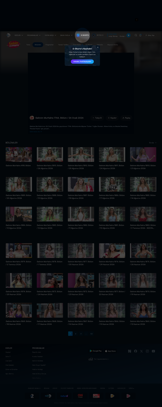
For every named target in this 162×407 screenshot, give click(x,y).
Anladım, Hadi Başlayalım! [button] (82, 61)
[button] (97, 47)
